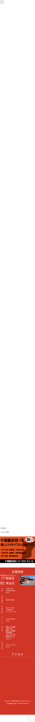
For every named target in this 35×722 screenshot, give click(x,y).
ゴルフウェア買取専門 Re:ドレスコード (10, 636)
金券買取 (3, 528)
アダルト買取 (5, 532)
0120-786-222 (10, 600)
